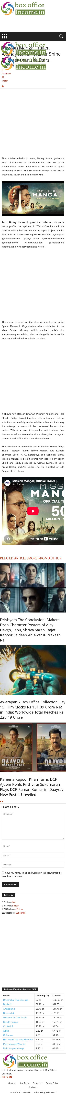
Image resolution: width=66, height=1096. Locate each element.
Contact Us (37, 1083)
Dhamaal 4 (8, 1013)
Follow (15, 905)
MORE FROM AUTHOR (45, 558)
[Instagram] (5, 1077)
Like (14, 902)
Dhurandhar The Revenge (15, 1000)
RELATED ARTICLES (14, 558)
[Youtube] (10, 1077)
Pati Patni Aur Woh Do (14, 1044)
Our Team (24, 1083)
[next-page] (2, 801)
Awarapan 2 (9, 1009)
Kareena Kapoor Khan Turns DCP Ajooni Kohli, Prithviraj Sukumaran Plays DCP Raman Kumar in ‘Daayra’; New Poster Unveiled (31, 787)
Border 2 (7, 1004)
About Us (12, 1083)
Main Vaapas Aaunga (13, 1048)
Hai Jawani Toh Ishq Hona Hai (18, 1039)
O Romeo (8, 1035)
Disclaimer (33, 1087)
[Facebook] (3, 1077)
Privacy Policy (52, 1083)
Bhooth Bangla (10, 1022)
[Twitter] (7, 1077)
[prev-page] (1, 801)
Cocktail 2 (8, 1026)
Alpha (6, 1031)
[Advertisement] (20, 26)
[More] (33, 86)
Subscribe (20, 913)
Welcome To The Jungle (15, 1017)
